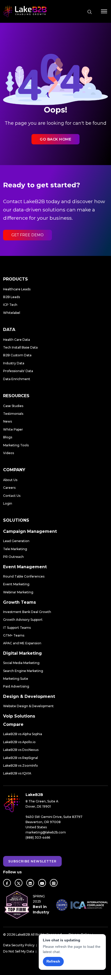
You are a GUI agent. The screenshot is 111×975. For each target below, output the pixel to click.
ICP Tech (10, 305)
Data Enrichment (16, 379)
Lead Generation (16, 541)
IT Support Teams (17, 628)
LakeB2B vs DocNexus (20, 750)
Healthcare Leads (16, 289)
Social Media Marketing (21, 663)
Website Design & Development (28, 706)
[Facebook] (7, 883)
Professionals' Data (18, 371)
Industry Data (13, 363)
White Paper (13, 429)
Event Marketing (16, 584)
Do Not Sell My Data (18, 951)
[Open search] (89, 11)
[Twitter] (18, 883)
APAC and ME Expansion (22, 643)
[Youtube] (42, 883)
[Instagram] (54, 883)
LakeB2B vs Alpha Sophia (22, 734)
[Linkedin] (30, 883)
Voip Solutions (19, 716)
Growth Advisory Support (23, 620)
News (7, 421)
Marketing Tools (16, 445)
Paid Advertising (16, 686)
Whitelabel (11, 313)
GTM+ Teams (13, 635)
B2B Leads (11, 297)
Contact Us (11, 496)
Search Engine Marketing (23, 671)
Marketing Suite (15, 679)
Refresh (53, 961)
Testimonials (13, 414)
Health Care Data (16, 340)
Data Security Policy (19, 945)
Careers (9, 488)
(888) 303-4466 (38, 837)
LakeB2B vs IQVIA (17, 773)
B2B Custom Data (17, 355)
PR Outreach (13, 557)
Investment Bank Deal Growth (27, 612)
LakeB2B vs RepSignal (20, 758)
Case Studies (13, 406)
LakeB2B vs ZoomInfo (20, 765)
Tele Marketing (15, 549)
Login (7, 503)
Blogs (7, 437)
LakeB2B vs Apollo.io (19, 742)
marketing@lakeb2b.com (46, 832)
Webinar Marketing (18, 592)
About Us (10, 480)
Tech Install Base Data (20, 347)
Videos (8, 453)
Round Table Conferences (23, 576)
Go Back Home (55, 139)
